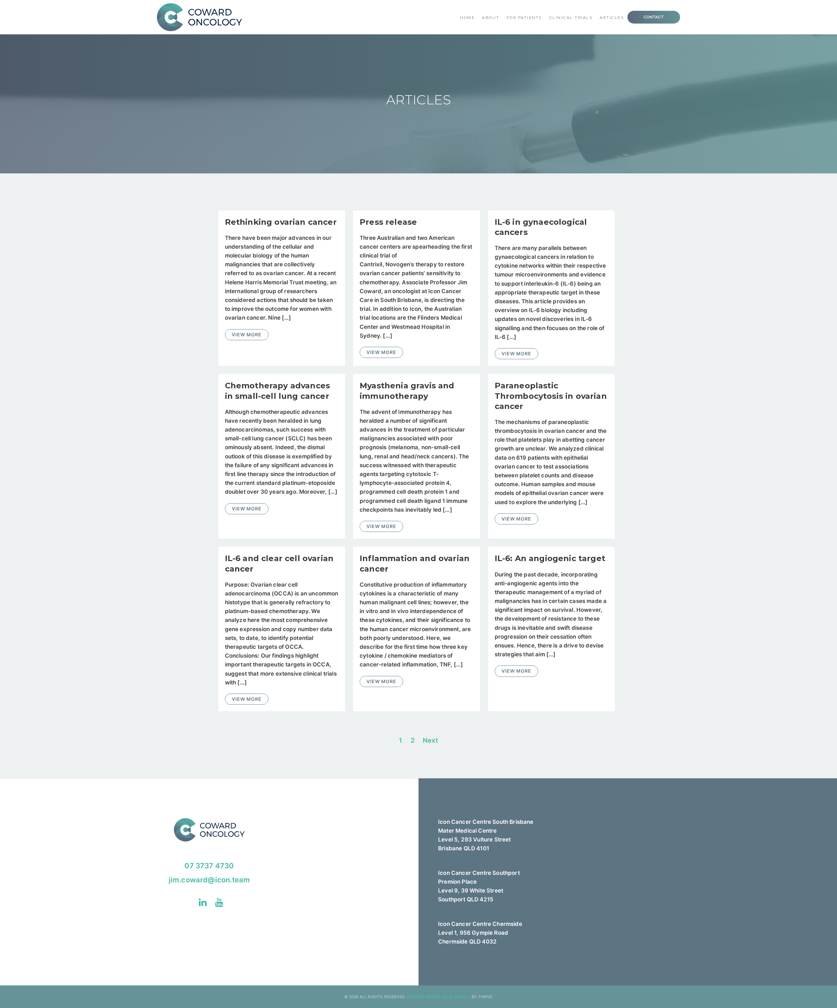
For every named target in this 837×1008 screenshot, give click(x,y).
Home (467, 17)
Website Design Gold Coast (437, 996)
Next (430, 740)
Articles (612, 17)
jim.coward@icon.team (209, 879)
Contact (654, 17)
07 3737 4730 (209, 865)
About (491, 17)
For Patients (524, 17)
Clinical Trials (571, 17)
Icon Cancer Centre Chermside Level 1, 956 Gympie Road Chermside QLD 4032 (480, 933)
